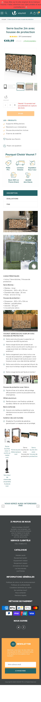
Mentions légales (20, 595)
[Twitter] (18, 627)
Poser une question (14, 146)
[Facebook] (23, 627)
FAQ (8, 204)
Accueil (4, 19)
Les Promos (21, 571)
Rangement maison (20, 563)
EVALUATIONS (12, 199)
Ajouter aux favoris (13, 139)
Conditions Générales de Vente (20, 587)
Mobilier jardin (20, 555)
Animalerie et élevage (20, 566)
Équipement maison (21, 560)
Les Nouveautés (20, 568)
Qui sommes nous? (20, 590)
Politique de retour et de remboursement (20, 582)
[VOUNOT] (6, 98)
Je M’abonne (20, 671)
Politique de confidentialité (20, 585)
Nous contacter (20, 592)
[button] (34, 13)
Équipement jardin (20, 558)
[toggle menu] (2, 13)
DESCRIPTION (12, 193)
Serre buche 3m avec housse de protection (33, 452)
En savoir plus (22, 537)
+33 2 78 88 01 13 (20, 543)
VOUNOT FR (19, 682)
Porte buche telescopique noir (16, 452)
